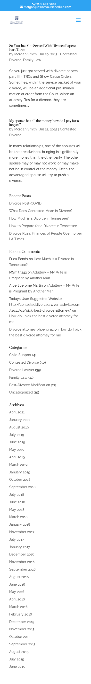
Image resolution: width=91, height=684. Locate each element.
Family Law (32, 60)
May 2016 (16, 592)
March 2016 (18, 607)
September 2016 (22, 569)
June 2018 (17, 502)
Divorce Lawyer (21, 370)
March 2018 (18, 517)
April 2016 (17, 599)
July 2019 (16, 435)
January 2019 (19, 472)
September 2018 (22, 487)
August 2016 (19, 577)
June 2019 (17, 442)
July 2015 (16, 659)
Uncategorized (21, 392)
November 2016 (21, 562)
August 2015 (19, 652)
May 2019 (16, 450)
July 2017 (16, 539)
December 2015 (21, 622)
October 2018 (19, 479)
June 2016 (17, 584)
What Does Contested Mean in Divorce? (41, 211)
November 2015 (21, 629)
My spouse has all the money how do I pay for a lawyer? (44, 122)
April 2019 (17, 457)
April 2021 (17, 412)
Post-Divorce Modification (29, 385)
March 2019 (18, 465)
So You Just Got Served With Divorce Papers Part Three (42, 47)
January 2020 (20, 420)
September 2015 (22, 644)
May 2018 (16, 510)
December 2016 (21, 554)
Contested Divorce (24, 362)
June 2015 (17, 666)
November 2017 (21, 532)
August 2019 (19, 427)
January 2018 (19, 524)
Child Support (20, 355)
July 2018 (16, 494)
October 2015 (19, 637)
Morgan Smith (25, 54)
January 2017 (19, 547)
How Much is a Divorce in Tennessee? (39, 218)
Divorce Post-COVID (25, 203)
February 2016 (20, 614)
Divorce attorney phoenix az (31, 329)
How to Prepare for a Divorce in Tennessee (43, 226)
